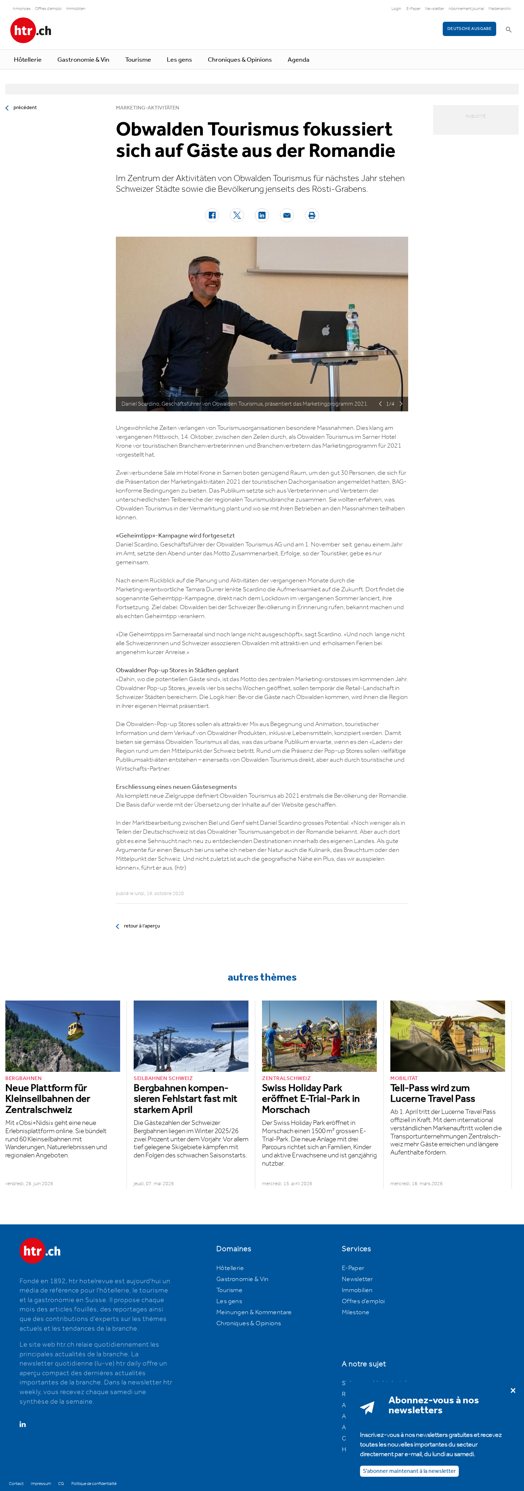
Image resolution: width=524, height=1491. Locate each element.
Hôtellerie (28, 60)
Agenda (298, 60)
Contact (16, 1483)
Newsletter (434, 8)
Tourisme (138, 60)
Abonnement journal (466, 8)
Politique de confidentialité (94, 1483)
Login (396, 8)
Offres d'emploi (48, 8)
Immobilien (75, 8)
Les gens (179, 60)
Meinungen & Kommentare (254, 1312)
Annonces (21, 8)
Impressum (41, 1483)
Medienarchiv (500, 8)
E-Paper (413, 8)
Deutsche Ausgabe (469, 28)
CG (61, 1483)
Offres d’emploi (363, 1301)
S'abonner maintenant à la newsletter (409, 1471)
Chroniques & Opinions (240, 60)
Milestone (356, 1312)
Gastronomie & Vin (83, 60)
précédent (25, 107)
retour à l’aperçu (142, 926)
